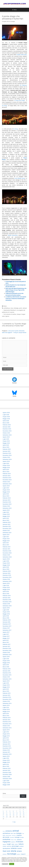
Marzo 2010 (6, 766)
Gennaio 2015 (6, 695)
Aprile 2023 (6, 494)
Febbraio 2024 (7, 473)
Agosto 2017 (6, 632)
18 (6, 814)
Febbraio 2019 (7, 595)
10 (3, 813)
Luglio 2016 (6, 658)
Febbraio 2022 (7, 522)
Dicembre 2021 (7, 526)
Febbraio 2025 (7, 449)
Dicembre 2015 (7, 673)
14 (16, 813)
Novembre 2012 (7, 748)
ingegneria (6, 842)
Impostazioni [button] (5, 863)
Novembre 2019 (7, 577)
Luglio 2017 (6, 634)
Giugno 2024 (6, 465)
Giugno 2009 (6, 782)
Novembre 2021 (7, 528)
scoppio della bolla (21, 54)
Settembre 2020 (7, 557)
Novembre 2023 (7, 479)
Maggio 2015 (6, 687)
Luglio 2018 (6, 610)
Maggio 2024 (6, 467)
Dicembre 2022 (7, 502)
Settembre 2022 (7, 508)
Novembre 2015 (7, 675)
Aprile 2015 (6, 689)
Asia (12, 308)
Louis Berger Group (19, 178)
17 (3, 814)
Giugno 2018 (6, 612)
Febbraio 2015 (6, 693)
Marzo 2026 (6, 422)
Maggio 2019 (6, 589)
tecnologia (11, 854)
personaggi (15, 846)
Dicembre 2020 (7, 551)
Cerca (4, 793)
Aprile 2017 (6, 640)
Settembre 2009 (7, 778)
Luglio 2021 (6, 536)
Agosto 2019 (6, 583)
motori (16, 844)
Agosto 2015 (6, 681)
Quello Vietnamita (13, 235)
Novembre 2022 (7, 504)
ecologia (17, 837)
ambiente (8, 831)
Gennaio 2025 (6, 451)
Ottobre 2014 (6, 701)
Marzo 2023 (6, 496)
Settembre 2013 (7, 727)
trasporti (23, 854)
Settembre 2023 (7, 483)
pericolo (9, 846)
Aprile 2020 (6, 567)
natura (21, 844)
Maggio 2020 (6, 565)
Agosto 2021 (6, 534)
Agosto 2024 (6, 461)
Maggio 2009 (6, 784)
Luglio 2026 (6, 414)
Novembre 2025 (7, 431)
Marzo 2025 (6, 447)
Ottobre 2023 (6, 481)
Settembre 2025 (7, 435)
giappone (19, 839)
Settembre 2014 (7, 703)
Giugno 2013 (6, 734)
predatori (21, 846)
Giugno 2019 (6, 587)
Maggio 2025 (6, 443)
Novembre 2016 (7, 650)
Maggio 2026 (6, 418)
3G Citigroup (23, 85)
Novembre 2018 (7, 601)
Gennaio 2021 (6, 549)
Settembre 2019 (7, 581)
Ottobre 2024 (6, 457)
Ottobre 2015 (6, 677)
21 (16, 814)
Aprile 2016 (6, 664)
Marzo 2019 (6, 593)
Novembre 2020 (7, 553)
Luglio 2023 (6, 488)
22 (20, 814)
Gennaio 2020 (6, 573)
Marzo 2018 (6, 618)
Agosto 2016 (6, 656)
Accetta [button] (11, 863)
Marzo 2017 (6, 642)
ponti (20, 308)
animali (15, 831)
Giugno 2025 (6, 441)
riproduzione (6, 848)
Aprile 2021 (6, 542)
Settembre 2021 (7, 532)
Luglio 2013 (6, 732)
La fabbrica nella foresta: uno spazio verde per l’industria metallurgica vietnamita (15, 298)
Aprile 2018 (6, 616)
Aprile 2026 (6, 420)
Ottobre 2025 (6, 433)
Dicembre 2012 (7, 746)
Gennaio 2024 (6, 475)
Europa (22, 837)
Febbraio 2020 (7, 571)
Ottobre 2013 (6, 725)
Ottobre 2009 (6, 776)
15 (20, 813)
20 (13, 814)
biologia (19, 833)
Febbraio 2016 (7, 668)
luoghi (9, 844)
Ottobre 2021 (6, 530)
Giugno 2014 (6, 709)
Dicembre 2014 (7, 697)
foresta (12, 839)
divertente (12, 837)
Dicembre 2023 (7, 477)
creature (19, 835)
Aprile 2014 (6, 713)
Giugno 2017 (6, 636)
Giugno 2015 (6, 685)
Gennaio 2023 (6, 500)
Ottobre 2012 (6, 750)
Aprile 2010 (6, 764)
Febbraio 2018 (6, 620)
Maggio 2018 (6, 614)
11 (6, 813)
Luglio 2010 (6, 758)
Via (2, 125)
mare (12, 844)
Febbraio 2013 (7, 742)
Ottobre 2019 (6, 579)
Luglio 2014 (6, 707)
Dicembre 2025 (7, 429)
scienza (14, 848)
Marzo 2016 (6, 666)
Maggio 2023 (6, 492)
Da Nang (4, 105)
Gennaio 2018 (6, 622)
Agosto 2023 (6, 485)
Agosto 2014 (6, 705)
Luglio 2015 (6, 683)
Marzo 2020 (6, 569)
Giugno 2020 (6, 563)
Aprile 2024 (6, 469)
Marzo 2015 (6, 691)
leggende (4, 844)
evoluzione (6, 839)
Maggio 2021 (6, 540)
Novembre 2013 (7, 723)
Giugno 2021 (6, 538)
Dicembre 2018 (7, 599)
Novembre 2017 (7, 626)
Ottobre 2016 (6, 652)
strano (19, 851)
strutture (4, 854)
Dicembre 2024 (7, 453)
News (5, 306)
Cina (23, 833)
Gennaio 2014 (6, 719)
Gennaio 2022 (6, 524)
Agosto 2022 (6, 510)
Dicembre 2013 (7, 721)
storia (13, 851)
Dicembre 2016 (7, 648)
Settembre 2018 (7, 605)
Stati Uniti (6, 851)
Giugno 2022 (6, 514)
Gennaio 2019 (6, 597)
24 (3, 816)
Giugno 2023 (6, 490)
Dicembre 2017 (7, 624)
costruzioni (14, 835)
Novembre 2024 (7, 455)
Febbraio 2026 (7, 424)
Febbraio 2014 (7, 717)
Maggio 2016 (6, 662)
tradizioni (18, 854)
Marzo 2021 (6, 544)
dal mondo (6, 837)
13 (13, 813)
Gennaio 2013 (6, 744)
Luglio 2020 (6, 561)
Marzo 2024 (6, 471)
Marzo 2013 (6, 740)
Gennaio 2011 (6, 752)
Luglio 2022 (6, 512)
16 (23, 813)
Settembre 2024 (7, 459)
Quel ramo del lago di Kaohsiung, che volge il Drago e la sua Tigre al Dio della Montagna (15, 290)
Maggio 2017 (6, 638)
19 (10, 814)
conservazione (8, 835)
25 (6, 816)
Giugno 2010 (6, 760)
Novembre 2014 (7, 699)
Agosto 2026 (6, 412)
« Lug (13, 822)
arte (12, 833)
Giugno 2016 (6, 660)
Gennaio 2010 (6, 770)
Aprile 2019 (6, 591)
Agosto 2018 (6, 607)
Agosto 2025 (6, 437)
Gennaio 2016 (6, 671)
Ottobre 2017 (6, 628)
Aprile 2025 (6, 445)
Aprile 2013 (6, 738)
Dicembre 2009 (7, 772)
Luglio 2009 (6, 780)
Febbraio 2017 (6, 644)
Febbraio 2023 (7, 498)
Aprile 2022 (6, 518)
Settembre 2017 (7, 630)
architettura (7, 308)
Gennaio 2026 (6, 427)
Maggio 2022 (6, 516)
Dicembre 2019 (7, 575)
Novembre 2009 (7, 774)
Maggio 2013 (6, 736)
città (4, 835)
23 (23, 814)
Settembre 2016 (7, 654)
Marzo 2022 (6, 520)
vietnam (25, 308)
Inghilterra (13, 841)
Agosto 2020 (6, 559)
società (19, 848)
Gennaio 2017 (6, 646)
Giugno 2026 (6, 416)
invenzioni (19, 842)
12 (10, 813)
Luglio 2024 (6, 463)
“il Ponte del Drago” (19, 100)
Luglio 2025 (6, 439)
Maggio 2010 (6, 762)
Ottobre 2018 (6, 603)
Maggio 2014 (6, 711)
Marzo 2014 (6, 715)
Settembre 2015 (7, 679)
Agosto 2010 (6, 756)
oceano (4, 846)
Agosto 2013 (6, 729)
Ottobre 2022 (6, 506)
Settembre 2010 (7, 754)
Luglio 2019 (6, 585)
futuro (15, 839)
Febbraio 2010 (7, 768)
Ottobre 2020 (6, 555)
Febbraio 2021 (6, 546)
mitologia (16, 308)
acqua (4, 831)
